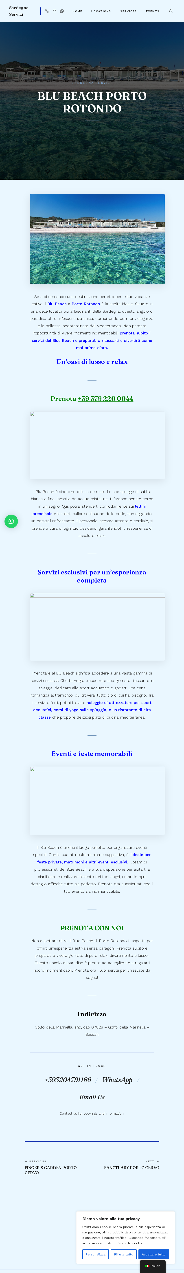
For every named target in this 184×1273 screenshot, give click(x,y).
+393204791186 (68, 1080)
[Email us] (54, 11)
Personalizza (95, 1254)
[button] (11, 521)
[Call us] (46, 11)
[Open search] (171, 11)
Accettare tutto (154, 1254)
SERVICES (128, 11)
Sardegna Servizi (18, 11)
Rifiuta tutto (123, 1254)
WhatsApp (117, 1080)
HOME (77, 11)
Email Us (92, 1097)
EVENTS (153, 11)
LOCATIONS (101, 11)
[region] (125, 1237)
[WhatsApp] (62, 11)
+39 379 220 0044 (106, 398)
